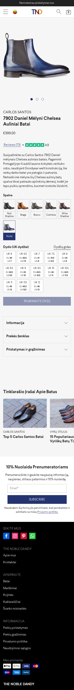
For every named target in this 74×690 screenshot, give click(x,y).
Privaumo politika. (47, 512)
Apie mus (9, 555)
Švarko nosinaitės (14, 608)
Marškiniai (10, 588)
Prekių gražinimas (14, 634)
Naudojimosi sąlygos (17, 648)
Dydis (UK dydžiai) (16, 247)
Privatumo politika (15, 641)
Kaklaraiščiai (12, 601)
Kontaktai (9, 562)
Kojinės (8, 595)
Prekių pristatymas (15, 627)
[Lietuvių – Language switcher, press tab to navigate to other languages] (17, 11)
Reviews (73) (12, 144)
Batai (6, 581)
